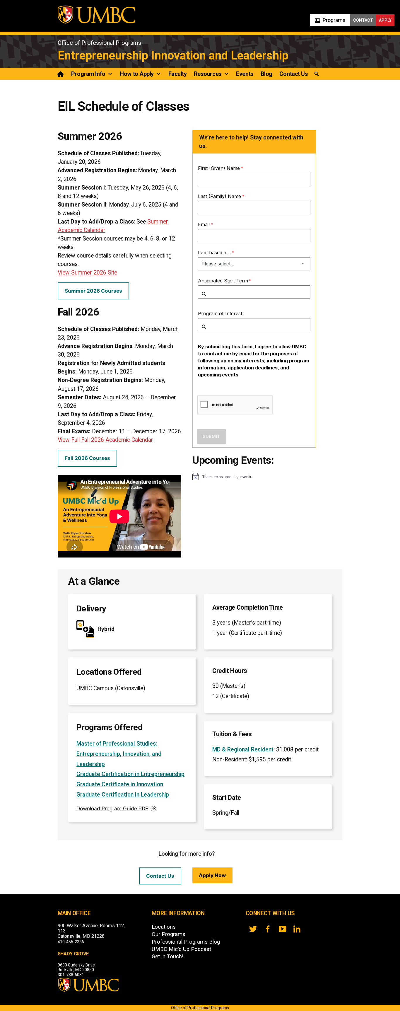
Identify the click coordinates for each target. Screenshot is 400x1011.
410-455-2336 (71, 942)
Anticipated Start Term (223, 281)
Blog (266, 73)
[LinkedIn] (297, 929)
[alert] (254, 476)
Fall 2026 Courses (87, 458)
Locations (164, 927)
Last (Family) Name (219, 196)
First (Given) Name (219, 168)
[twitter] (253, 929)
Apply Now (212, 875)
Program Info (88, 73)
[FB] (267, 929)
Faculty (177, 73)
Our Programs (168, 934)
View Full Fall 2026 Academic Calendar (105, 440)
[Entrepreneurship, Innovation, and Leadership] (61, 74)
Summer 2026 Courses (93, 291)
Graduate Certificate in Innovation (119, 784)
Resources (208, 73)
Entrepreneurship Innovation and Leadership (173, 55)
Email (204, 224)
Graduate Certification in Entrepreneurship (130, 774)
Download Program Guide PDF (112, 808)
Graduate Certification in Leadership (122, 794)
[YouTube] (282, 929)
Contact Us (293, 73)
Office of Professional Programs (99, 42)
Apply (385, 20)
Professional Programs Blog (186, 942)
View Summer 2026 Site (87, 272)
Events (244, 73)
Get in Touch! (167, 956)
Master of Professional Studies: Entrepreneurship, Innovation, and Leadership (118, 754)
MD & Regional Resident (242, 749)
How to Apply (137, 73)
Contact (363, 20)
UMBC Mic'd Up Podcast (181, 949)
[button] (316, 74)
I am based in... (214, 252)
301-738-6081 (71, 974)
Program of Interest (220, 313)
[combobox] (254, 292)
